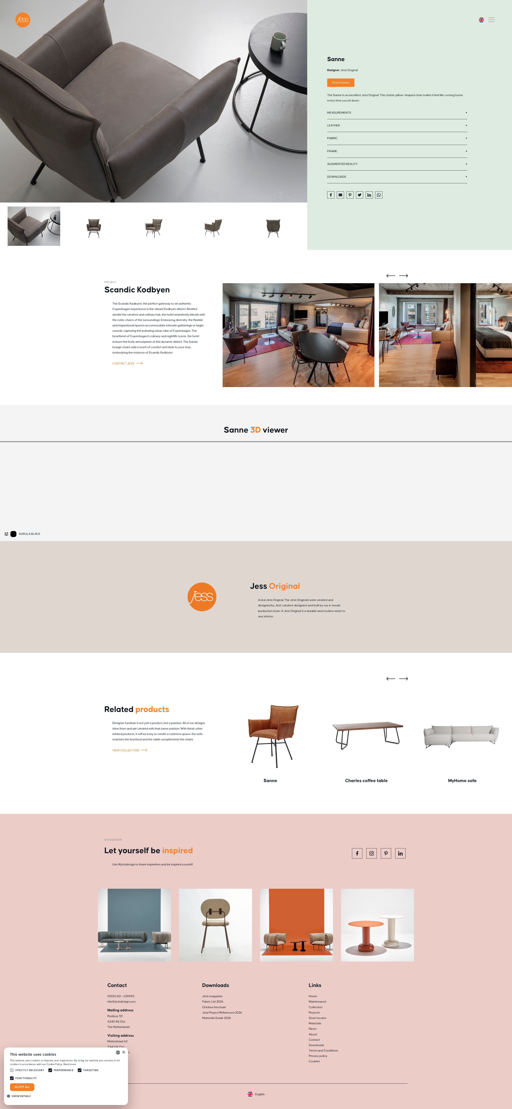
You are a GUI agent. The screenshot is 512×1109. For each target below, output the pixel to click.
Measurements (339, 112)
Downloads (336, 176)
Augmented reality (342, 164)
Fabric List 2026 (212, 1001)
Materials (315, 1023)
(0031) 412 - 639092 (120, 996)
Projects (314, 1012)
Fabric (332, 138)
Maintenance (317, 1001)
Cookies (314, 1061)
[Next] (300, 101)
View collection (126, 750)
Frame (332, 151)
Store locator (341, 82)
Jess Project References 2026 (222, 1012)
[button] (20, 1096)
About (313, 1034)
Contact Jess (123, 363)
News (312, 1028)
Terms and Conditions (323, 1050)
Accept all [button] (22, 1087)
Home (313, 996)
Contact (314, 1039)
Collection (315, 1007)
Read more (69, 1064)
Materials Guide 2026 (216, 1018)
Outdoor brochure (214, 1007)
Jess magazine (212, 996)
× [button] (123, 1052)
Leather (333, 125)
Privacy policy (318, 1055)
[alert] (66, 1076)
